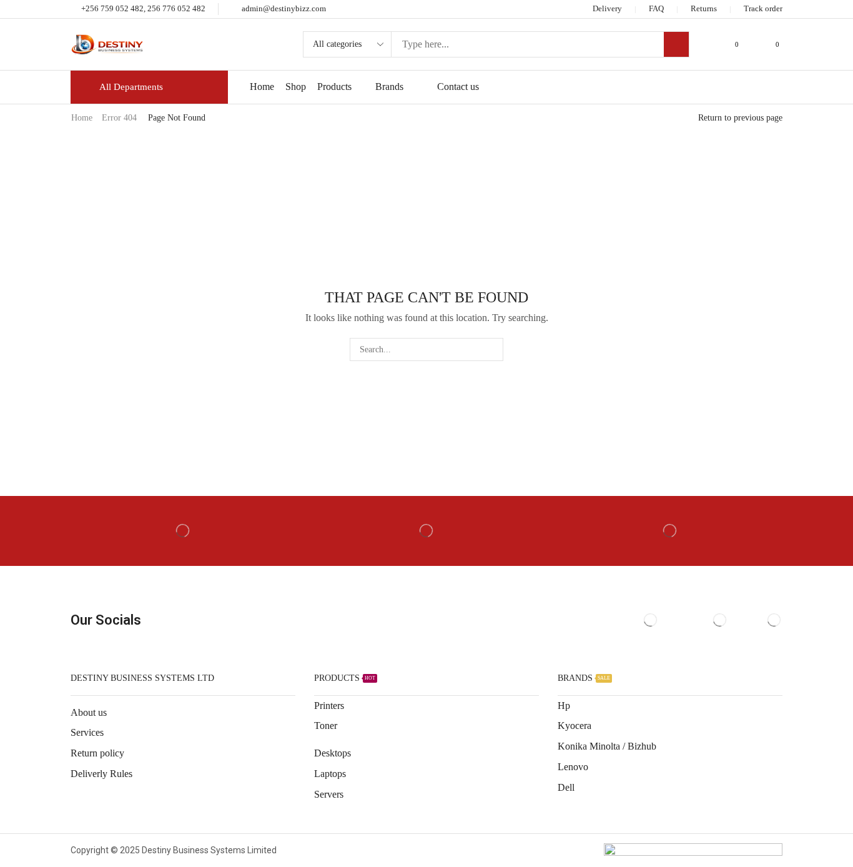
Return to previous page (740, 117)
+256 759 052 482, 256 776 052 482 (143, 8)
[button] (731, 44)
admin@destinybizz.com (284, 8)
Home (81, 117)
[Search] (676, 44)
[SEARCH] (491, 349)
